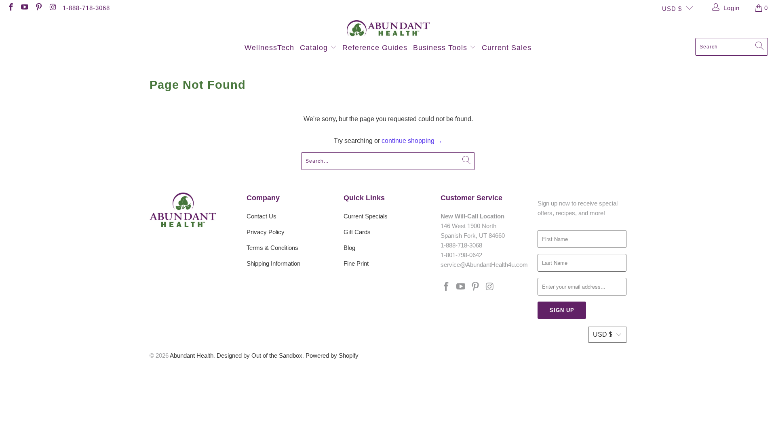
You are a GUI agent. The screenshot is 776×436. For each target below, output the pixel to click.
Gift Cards (357, 231)
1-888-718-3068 (86, 7)
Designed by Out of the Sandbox (259, 355)
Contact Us (261, 216)
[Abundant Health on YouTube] (24, 7)
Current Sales (506, 48)
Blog (349, 247)
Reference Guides (374, 48)
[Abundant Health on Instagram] (52, 7)
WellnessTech (269, 48)
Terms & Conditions (272, 247)
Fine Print (356, 263)
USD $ (672, 8)
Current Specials (366, 216)
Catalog (315, 48)
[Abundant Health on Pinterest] (38, 7)
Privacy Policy (266, 231)
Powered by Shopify (332, 355)
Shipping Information (273, 263)
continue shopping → (412, 140)
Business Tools (441, 48)
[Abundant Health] (388, 29)
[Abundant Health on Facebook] (10, 7)
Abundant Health (191, 355)
